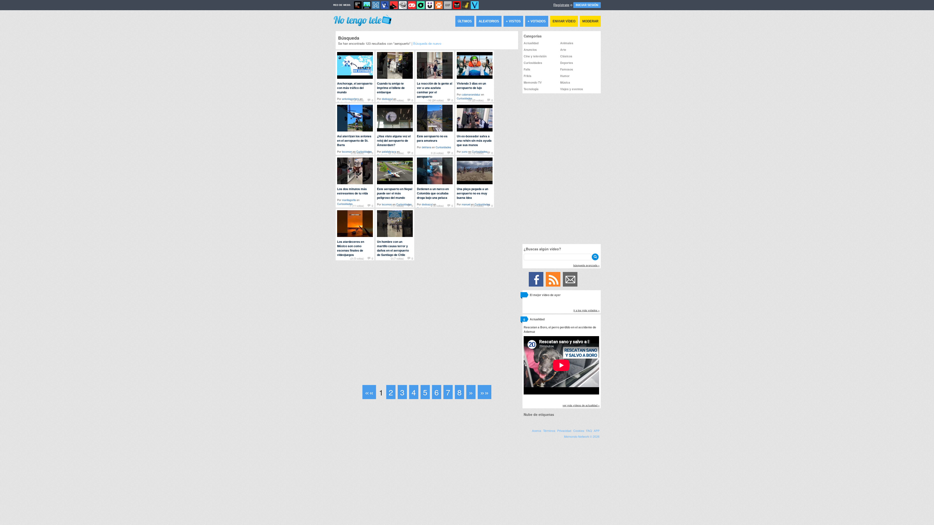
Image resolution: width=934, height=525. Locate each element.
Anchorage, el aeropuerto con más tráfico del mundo (354, 87)
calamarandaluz (471, 94)
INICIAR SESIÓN (587, 5)
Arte (563, 49)
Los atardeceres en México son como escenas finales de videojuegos (350, 248)
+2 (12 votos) (396, 153)
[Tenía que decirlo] (457, 5)
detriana (426, 147)
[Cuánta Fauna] (439, 5)
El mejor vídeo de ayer (545, 295)
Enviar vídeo (564, 21)
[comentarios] (524, 296)
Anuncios (530, 49)
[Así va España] (394, 5)
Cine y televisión (535, 56)
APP (597, 431)
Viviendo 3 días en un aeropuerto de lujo (471, 85)
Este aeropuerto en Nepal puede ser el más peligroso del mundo (394, 193)
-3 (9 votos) (477, 206)
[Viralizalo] (475, 5)
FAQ (589, 431)
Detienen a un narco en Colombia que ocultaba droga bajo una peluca (433, 193)
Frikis (527, 76)
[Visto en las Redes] (385, 5)
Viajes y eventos (571, 89)
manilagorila (349, 200)
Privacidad (564, 431)
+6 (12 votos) (476, 153)
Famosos (566, 69)
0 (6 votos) (437, 153)
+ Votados (537, 21)
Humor (565, 76)
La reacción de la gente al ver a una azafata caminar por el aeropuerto (434, 90)
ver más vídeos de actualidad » (581, 405)
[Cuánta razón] (367, 5)
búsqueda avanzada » (586, 265)
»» (484, 392)
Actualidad (531, 43)
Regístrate (561, 5)
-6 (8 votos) (357, 100)
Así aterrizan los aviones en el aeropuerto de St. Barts (354, 140)
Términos (549, 431)
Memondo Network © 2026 (582, 436)
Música (565, 82)
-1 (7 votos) (397, 206)
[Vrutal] (412, 5)
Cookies (578, 431)
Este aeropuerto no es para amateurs (432, 138)
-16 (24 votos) (435, 100)
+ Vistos (513, 21)
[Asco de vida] (358, 5)
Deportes (566, 63)
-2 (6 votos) (357, 153)
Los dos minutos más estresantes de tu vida (352, 191)
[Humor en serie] (430, 5)
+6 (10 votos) (396, 100)
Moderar (590, 21)
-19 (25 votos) (475, 100)
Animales (566, 43)
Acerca (536, 431)
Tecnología (531, 89)
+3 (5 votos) (357, 258)
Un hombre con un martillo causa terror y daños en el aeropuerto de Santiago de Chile (393, 248)
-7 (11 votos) (356, 206)
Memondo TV (533, 82)
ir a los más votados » (587, 310)
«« (369, 392)
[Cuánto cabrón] (403, 5)
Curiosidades (443, 147)
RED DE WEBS (341, 5)
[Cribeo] (421, 5)
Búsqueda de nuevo (427, 43)
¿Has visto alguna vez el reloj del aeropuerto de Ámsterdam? (394, 140)
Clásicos (566, 56)
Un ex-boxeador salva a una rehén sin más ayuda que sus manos (474, 140)
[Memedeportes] (376, 5)
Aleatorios (489, 21)
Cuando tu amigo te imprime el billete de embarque (391, 87)
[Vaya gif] (448, 5)
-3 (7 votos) (397, 258)
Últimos (465, 21)
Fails (527, 69)
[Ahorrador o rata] (466, 5)
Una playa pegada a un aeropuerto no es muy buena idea (472, 193)
